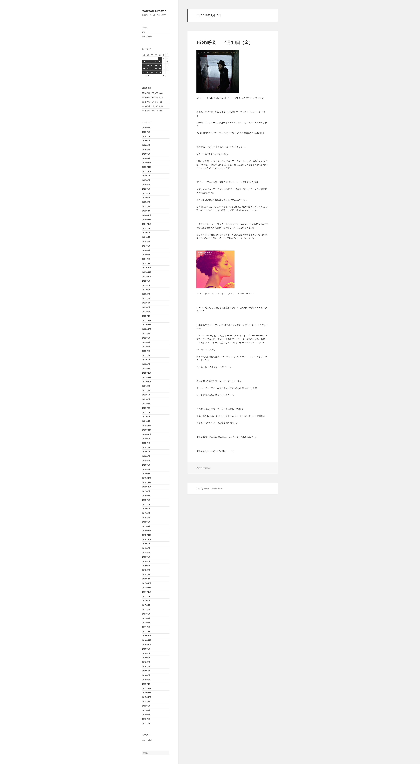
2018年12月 (147, 530)
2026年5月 (146, 141)
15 (160, 65)
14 (156, 65)
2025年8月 (146, 180)
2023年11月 (147, 272)
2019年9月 (146, 491)
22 (160, 69)
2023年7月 (146, 289)
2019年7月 (146, 500)
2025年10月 (147, 171)
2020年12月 (147, 425)
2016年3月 (146, 675)
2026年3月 (146, 149)
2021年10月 (147, 381)
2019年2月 (146, 522)
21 (156, 69)
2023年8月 (146, 285)
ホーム (145, 27)
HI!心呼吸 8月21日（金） (153, 110)
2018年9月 (146, 544)
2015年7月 (146, 710)
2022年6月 (146, 346)
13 (152, 65)
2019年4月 (146, 513)
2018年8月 (146, 548)
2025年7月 (146, 184)
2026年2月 (146, 154)
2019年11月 (147, 482)
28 (156, 72)
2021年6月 (146, 399)
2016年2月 (146, 679)
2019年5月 (146, 509)
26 (148, 72)
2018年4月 (146, 565)
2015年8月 (146, 706)
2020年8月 (146, 443)
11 (144, 65)
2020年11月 (147, 430)
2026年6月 (146, 136)
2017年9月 (146, 596)
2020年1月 (146, 473)
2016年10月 (147, 644)
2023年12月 (147, 268)
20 (152, 69)
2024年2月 (146, 259)
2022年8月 (146, 338)
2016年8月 (146, 653)
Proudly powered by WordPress (209, 488)
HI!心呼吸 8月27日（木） (153, 93)
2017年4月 (146, 618)
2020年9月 (146, 438)
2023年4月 (146, 303)
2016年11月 (147, 640)
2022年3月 (146, 360)
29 (160, 72)
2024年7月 (146, 237)
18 (144, 69)
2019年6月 (146, 504)
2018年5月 (146, 561)
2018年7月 (146, 552)
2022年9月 (146, 333)
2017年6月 (146, 609)
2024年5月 (146, 246)
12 (148, 65)
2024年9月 (146, 228)
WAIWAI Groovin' (154, 11)
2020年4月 (146, 460)
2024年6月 (146, 241)
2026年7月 (146, 132)
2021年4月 (146, 408)
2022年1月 (146, 368)
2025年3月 (146, 202)
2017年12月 (147, 583)
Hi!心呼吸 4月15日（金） (224, 42)
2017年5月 (146, 614)
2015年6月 (146, 714)
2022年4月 (146, 355)
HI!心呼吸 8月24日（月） (153, 106)
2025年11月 (147, 167)
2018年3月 (146, 570)
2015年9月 (146, 701)
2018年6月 (146, 557)
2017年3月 (146, 622)
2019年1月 (146, 526)
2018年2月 (146, 574)
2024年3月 (146, 254)
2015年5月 (146, 719)
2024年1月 (146, 263)
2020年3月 (146, 465)
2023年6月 (146, 294)
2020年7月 (146, 447)
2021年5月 (146, 403)
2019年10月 (147, 487)
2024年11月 (147, 219)
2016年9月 (146, 649)
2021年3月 (146, 412)
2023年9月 (146, 281)
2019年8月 (146, 495)
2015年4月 (146, 723)
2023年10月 (147, 276)
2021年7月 (146, 395)
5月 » (164, 76)
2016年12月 (147, 636)
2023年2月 (146, 311)
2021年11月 (147, 377)
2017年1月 (146, 631)
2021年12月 (147, 373)
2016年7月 (146, 657)
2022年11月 (147, 325)
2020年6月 (146, 452)
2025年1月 (146, 211)
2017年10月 (147, 592)
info (144, 32)
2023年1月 (146, 316)
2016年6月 (146, 662)
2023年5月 (146, 298)
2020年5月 (146, 456)
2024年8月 (146, 233)
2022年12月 (147, 320)
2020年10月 (147, 434)
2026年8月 (146, 127)
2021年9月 (146, 386)
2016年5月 (146, 666)
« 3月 (148, 76)
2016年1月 (146, 684)
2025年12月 (147, 162)
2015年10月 (147, 697)
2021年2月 (146, 417)
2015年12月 (147, 688)
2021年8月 (146, 390)
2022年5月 (146, 351)
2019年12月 (147, 478)
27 (152, 72)
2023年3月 (146, 307)
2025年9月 (146, 176)
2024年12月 (147, 215)
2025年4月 (146, 197)
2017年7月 (146, 605)
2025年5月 (146, 193)
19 (148, 69)
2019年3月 (146, 517)
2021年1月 (146, 421)
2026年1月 (146, 158)
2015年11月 (147, 692)
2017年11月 (147, 587)
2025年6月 (146, 189)
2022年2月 (146, 364)
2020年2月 (146, 469)
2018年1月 (146, 579)
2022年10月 (147, 329)
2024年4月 (146, 250)
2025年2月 (146, 206)
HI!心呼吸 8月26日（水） (153, 97)
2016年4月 (146, 671)
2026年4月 (146, 145)
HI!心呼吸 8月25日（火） (153, 102)
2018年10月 (147, 539)
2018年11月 (147, 535)
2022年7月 (146, 342)
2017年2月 (146, 627)
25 (144, 72)
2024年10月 (147, 224)
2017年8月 (146, 601)
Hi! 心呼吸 (147, 36)
